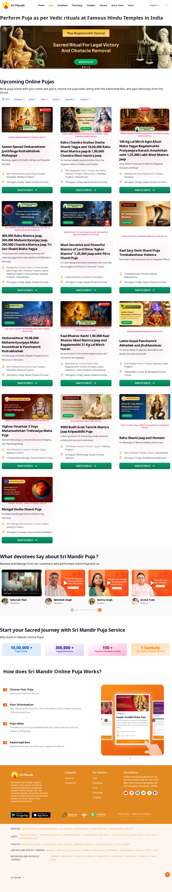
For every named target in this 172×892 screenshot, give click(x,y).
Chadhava (63, 5)
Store (131, 5)
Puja (51, 5)
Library (103, 5)
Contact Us (70, 782)
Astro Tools (117, 5)
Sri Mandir (16, 877)
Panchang (77, 5)
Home (41, 5)
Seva (94, 787)
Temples (91, 5)
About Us (69, 778)
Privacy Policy (123, 814)
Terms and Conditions (141, 814)
